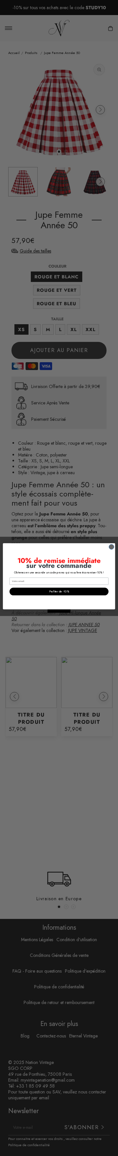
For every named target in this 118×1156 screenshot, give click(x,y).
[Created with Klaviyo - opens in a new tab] (59, 611)
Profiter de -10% (59, 591)
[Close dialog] (111, 546)
